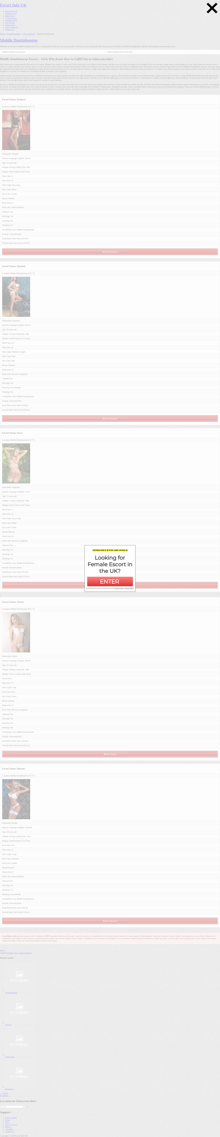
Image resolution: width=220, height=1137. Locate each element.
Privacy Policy (129, 588)
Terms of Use (119, 588)
